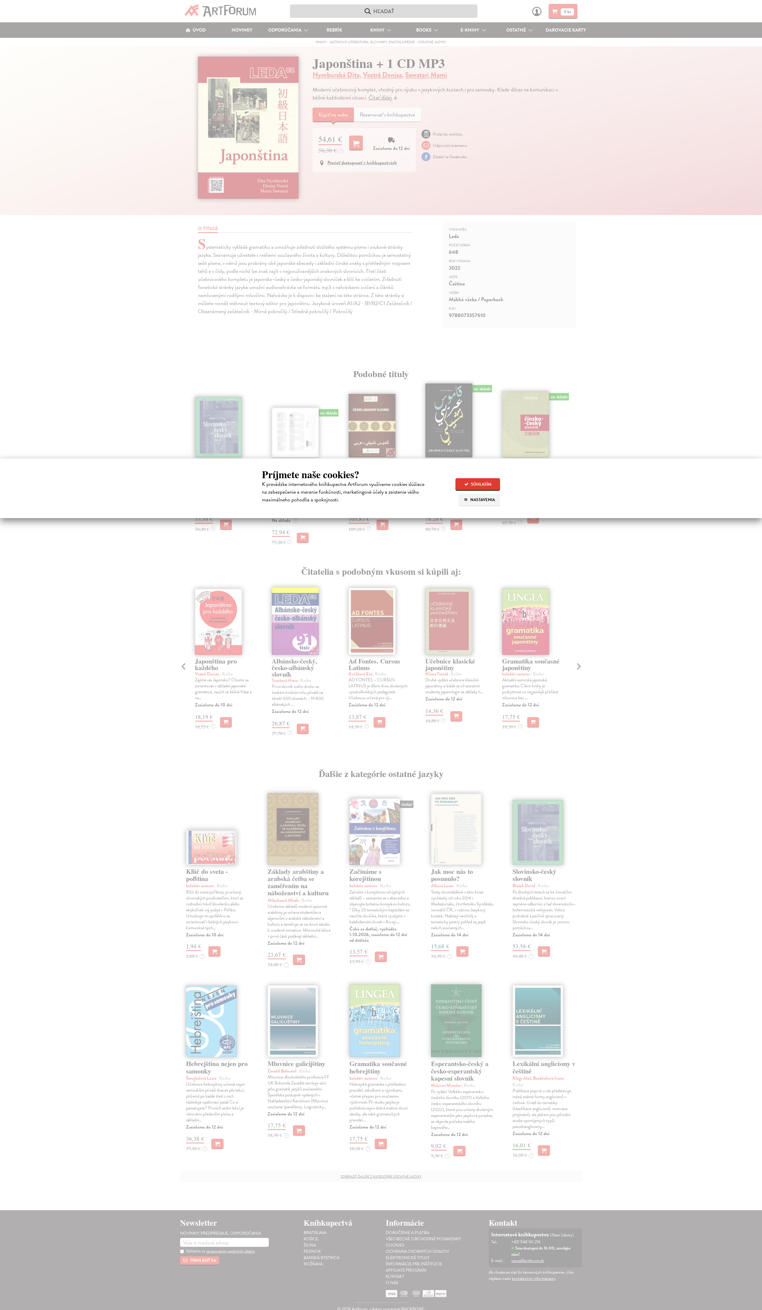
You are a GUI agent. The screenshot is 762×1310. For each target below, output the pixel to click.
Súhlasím (480, 484)
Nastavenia (482, 500)
